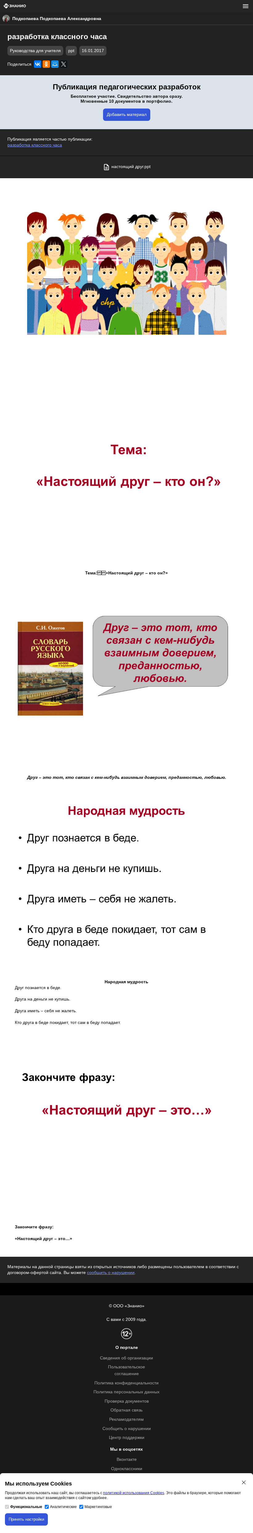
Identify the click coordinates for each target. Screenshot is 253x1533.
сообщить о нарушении (111, 1272)
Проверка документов (127, 1401)
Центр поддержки (126, 1437)
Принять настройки (26, 1519)
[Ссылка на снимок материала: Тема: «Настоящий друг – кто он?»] (126, 473)
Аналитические (63, 1507)
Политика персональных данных (126, 1392)
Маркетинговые (98, 1507)
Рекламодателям (126, 1419)
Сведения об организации (126, 1358)
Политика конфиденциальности (126, 1383)
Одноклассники (126, 1468)
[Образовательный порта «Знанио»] (15, 6)
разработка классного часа (34, 145)
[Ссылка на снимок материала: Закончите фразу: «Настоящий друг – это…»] (126, 1127)
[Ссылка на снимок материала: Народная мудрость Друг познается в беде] (126, 882)
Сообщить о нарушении (126, 1428)
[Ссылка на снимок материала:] (126, 275)
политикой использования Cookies (133, 1493)
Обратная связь (126, 1410)
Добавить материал (127, 114)
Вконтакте (127, 1459)
